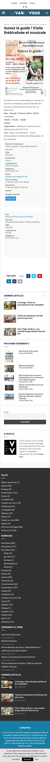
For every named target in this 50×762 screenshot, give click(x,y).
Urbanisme (7, 622)
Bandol (6, 486)
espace (8, 190)
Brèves (6, 574)
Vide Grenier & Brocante (11, 635)
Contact (32, 3)
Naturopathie (10, 564)
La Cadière (7, 500)
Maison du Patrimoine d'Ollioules (19, 217)
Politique (6, 608)
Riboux (6, 517)
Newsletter (23, 3)
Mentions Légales (25, 746)
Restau (8, 567)
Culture (6, 577)
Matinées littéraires (9, 641)
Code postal (10, 230)
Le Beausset (8, 506)
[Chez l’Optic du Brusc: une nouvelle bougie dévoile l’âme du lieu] (10, 332)
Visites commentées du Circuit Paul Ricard (18, 657)
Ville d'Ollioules (12, 166)
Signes (6, 524)
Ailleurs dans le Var (10, 482)
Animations (8, 543)
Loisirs (5, 601)
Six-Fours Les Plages (12, 527)
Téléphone (9, 169)
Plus (36, 759)
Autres (8, 160)
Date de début (11, 180)
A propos (14, 3)
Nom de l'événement (14, 144)
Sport (6, 618)
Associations (8, 547)
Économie (7, 581)
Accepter (27, 759)
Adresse (9, 220)
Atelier (8, 553)
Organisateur (11, 163)
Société (6, 615)
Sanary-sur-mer (10, 520)
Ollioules (9, 155)
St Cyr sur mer (9, 530)
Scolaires (7, 612)
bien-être (9, 557)
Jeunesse (7, 594)
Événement (10, 158)
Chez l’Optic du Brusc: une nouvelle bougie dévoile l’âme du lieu (31, 331)
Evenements (6, 493)
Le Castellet (7, 510)
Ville (7, 152)
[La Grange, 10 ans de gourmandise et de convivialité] (10, 305)
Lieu (7, 214)
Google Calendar (12, 194)
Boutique (6, 489)
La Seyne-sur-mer (11, 503)
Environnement (9, 584)
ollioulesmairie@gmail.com (16, 176)
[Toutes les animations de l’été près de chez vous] (10, 319)
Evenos (5, 496)
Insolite (6, 591)
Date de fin (10, 185)
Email (7, 174)
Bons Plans (8, 550)
